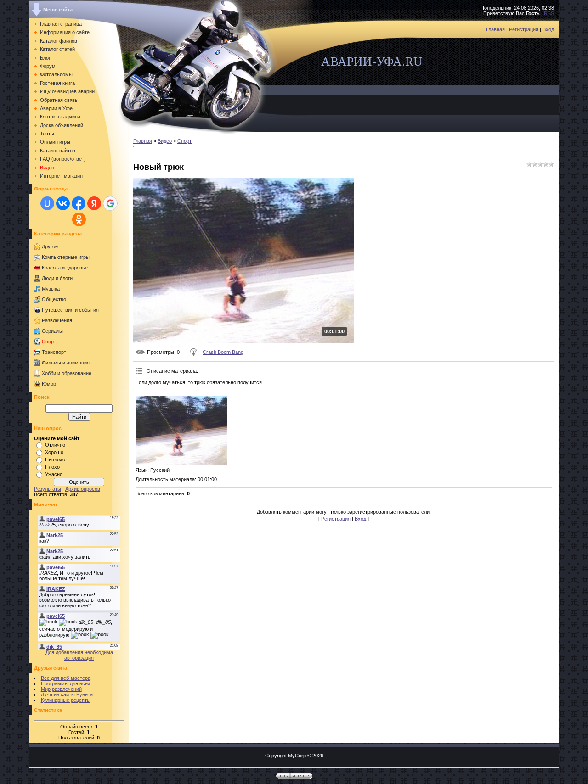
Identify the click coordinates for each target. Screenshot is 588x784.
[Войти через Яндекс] (94, 203)
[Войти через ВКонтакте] (63, 203)
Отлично (55, 445)
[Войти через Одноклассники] (79, 219)
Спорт (49, 341)
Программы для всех (65, 683)
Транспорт (54, 352)
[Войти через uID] (47, 203)
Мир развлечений (61, 689)
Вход (548, 29)
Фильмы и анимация (66, 362)
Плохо (52, 467)
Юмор (49, 383)
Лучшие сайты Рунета (67, 694)
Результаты (47, 489)
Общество (54, 299)
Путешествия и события (70, 310)
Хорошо (54, 452)
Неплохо (55, 459)
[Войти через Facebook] (78, 203)
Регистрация (523, 29)
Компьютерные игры (66, 257)
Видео (165, 141)
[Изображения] (181, 430)
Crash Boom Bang (223, 352)
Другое (50, 246)
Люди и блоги (57, 278)
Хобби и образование (66, 373)
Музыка (51, 288)
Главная (495, 29)
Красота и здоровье (65, 267)
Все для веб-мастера (65, 678)
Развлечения (57, 320)
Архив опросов (82, 489)
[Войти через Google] (110, 203)
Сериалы (52, 331)
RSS (549, 13)
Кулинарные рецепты (65, 700)
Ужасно (53, 474)
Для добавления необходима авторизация (79, 655)
